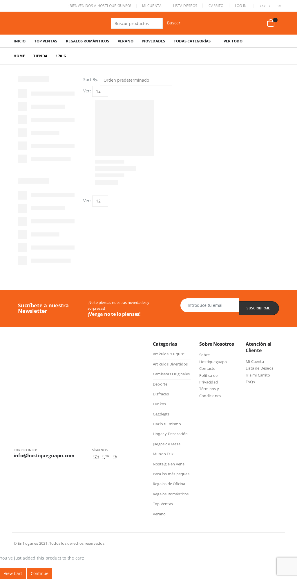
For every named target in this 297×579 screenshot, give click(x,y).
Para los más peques (171, 473)
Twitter (106, 457)
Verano (125, 41)
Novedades (153, 41)
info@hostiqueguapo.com (44, 455)
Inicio (20, 41)
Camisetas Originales (171, 374)
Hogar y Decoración (170, 433)
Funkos (159, 403)
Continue (39, 573)
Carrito (216, 5)
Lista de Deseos (259, 368)
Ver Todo (233, 41)
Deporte (160, 384)
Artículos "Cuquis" (169, 353)
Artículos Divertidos (170, 364)
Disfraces (161, 394)
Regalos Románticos (87, 41)
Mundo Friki (163, 453)
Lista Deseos (185, 5)
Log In (241, 5)
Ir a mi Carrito (258, 375)
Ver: (87, 91)
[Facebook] (263, 6)
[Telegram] (279, 6)
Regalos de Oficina (169, 483)
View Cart (13, 573)
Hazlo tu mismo (167, 423)
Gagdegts (161, 414)
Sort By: (91, 79)
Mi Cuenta (152, 5)
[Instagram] (271, 6)
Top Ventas (45, 41)
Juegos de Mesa (166, 444)
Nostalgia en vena (168, 464)
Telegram (115, 457)
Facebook (96, 457)
